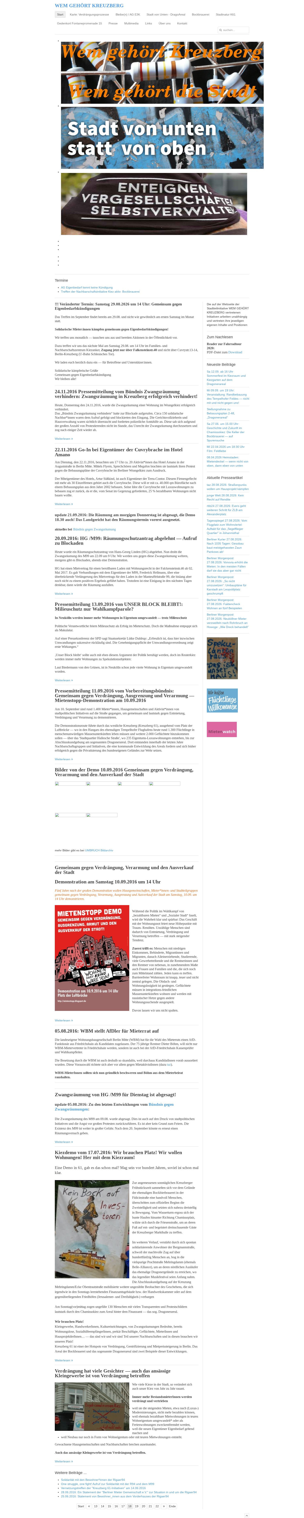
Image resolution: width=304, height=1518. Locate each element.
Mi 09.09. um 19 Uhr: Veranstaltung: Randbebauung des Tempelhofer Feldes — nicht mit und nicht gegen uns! (228, 396)
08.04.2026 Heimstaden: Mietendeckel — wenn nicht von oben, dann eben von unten (227, 461)
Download (235, 352)
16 (116, 1506)
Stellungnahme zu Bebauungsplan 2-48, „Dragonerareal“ (221, 413)
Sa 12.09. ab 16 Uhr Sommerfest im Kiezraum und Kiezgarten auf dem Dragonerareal (226, 378)
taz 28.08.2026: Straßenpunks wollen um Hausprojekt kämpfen (228, 487)
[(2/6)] (101, 797)
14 (102, 1506)
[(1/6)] (70, 797)
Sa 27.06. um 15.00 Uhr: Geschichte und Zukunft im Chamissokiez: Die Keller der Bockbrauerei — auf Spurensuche (225, 432)
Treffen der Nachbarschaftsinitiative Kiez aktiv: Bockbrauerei (100, 291)
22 (157, 1506)
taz (169, 1064)
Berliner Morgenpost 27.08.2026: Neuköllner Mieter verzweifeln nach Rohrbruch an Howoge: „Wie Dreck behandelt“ (228, 621)
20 (143, 1506)
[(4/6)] (164, 797)
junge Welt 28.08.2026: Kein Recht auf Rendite (225, 497)
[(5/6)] (70, 828)
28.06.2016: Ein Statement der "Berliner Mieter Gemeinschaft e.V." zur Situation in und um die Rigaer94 (129, 1492)
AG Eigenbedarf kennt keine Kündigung (87, 287)
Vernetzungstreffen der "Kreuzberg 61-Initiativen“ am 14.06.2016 (103, 1488)
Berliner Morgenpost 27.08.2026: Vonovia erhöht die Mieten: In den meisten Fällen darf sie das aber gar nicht (227, 564)
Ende (172, 1506)
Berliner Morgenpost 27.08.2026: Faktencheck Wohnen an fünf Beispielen (224, 604)
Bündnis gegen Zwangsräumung (94, 529)
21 (150, 1506)
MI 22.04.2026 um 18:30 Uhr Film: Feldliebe (226, 449)
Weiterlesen (63, 438)
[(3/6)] (133, 797)
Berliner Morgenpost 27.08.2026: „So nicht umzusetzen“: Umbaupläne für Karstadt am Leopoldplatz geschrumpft (227, 585)
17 (123, 1506)
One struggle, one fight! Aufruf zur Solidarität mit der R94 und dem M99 (107, 1484)
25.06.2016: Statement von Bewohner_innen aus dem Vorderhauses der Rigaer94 (115, 1496)
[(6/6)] (101, 828)
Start (81, 1506)
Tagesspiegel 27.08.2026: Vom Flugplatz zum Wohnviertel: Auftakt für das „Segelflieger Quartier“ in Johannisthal (227, 527)
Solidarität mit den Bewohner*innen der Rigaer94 (93, 1479)
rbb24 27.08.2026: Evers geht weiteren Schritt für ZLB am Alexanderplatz (226, 510)
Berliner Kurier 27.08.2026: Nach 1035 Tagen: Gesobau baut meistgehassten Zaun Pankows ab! (225, 545)
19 (136, 1506)
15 (109, 1506)
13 (95, 1506)
